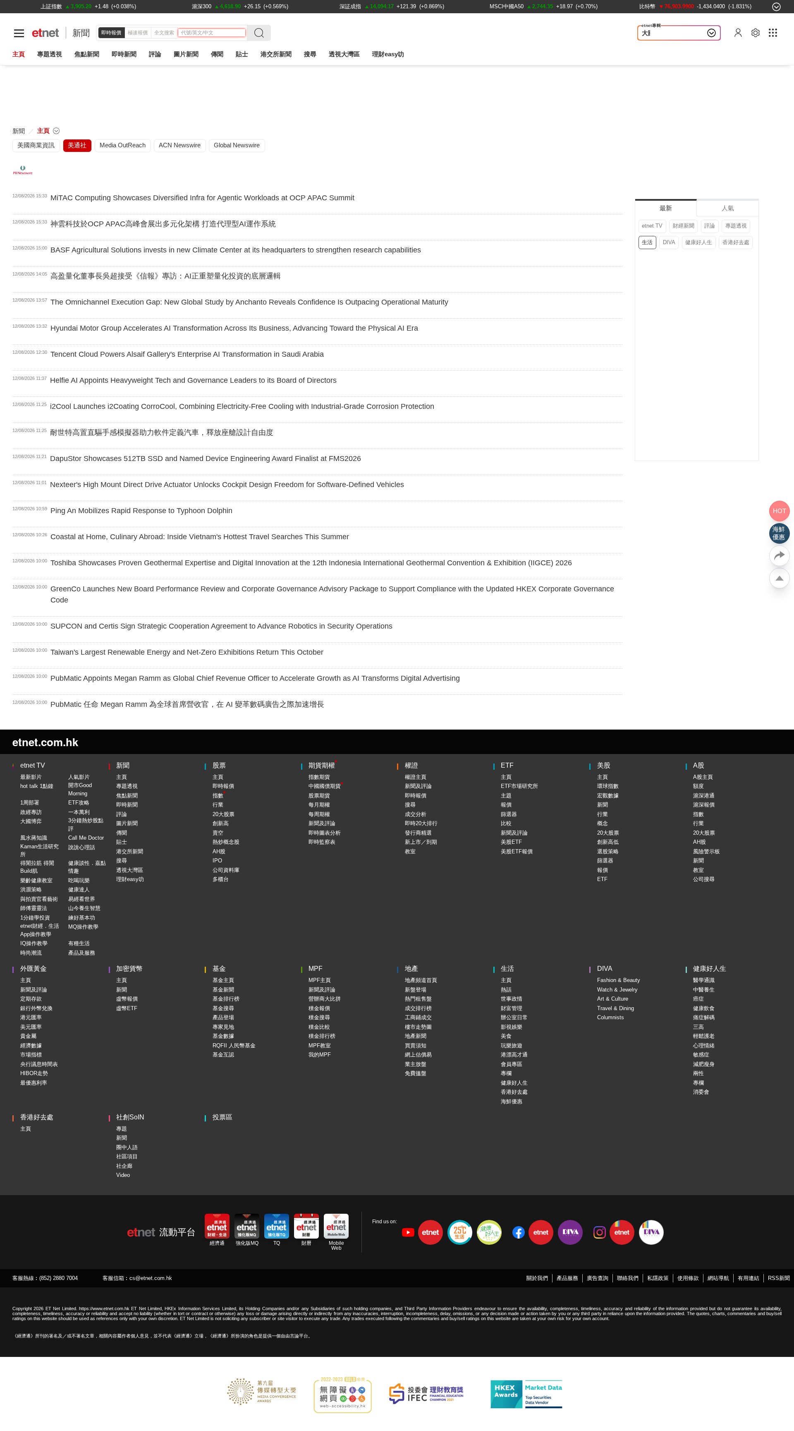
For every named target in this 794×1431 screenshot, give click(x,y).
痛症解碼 (704, 1017)
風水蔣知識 (33, 838)
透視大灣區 (344, 54)
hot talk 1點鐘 (36, 786)
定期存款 (31, 999)
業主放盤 (415, 1064)
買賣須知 (415, 1045)
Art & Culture (612, 999)
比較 (506, 823)
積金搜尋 (319, 1017)
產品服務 (567, 1278)
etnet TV (652, 226)
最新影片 (31, 777)
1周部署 (29, 803)
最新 (666, 207)
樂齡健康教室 (36, 880)
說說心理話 (81, 847)
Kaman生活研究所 (39, 850)
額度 (698, 786)
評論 (709, 226)
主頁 (18, 54)
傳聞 (121, 833)
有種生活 (79, 943)
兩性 (698, 1073)
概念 (602, 823)
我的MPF (320, 1055)
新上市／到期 (421, 842)
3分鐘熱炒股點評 (85, 824)
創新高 (221, 823)
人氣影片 (79, 777)
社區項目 (127, 1156)
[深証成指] (350, 6)
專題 (121, 1129)
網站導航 (718, 1278)
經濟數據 (31, 1045)
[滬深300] (201, 6)
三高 (698, 1027)
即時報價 (111, 33)
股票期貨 (319, 795)
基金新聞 (223, 990)
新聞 (81, 33)
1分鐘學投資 (35, 918)
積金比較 (319, 1027)
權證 (411, 765)
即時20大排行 (421, 823)
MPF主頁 (320, 980)
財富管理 (511, 1008)
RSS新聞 (779, 1278)
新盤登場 (415, 990)
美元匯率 (31, 1027)
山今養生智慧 (84, 908)
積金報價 (319, 1008)
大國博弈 (654, 32)
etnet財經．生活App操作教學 (39, 930)
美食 (506, 1036)
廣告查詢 (597, 1278)
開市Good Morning (80, 789)
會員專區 (511, 1064)
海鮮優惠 (511, 1101)
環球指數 (608, 786)
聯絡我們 (628, 1278)
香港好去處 (735, 242)
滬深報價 (704, 805)
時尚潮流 (31, 953)
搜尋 (310, 54)
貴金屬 (28, 1036)
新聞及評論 (322, 823)
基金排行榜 (226, 999)
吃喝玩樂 (79, 880)
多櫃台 (221, 879)
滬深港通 (704, 795)
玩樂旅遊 (511, 1045)
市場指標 (31, 1055)
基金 (219, 968)
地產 (411, 968)
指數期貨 (319, 777)
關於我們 (537, 1278)
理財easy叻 (388, 54)
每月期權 (319, 805)
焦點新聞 (127, 795)
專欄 (506, 1073)
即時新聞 (127, 805)
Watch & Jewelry (617, 990)
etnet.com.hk (45, 741)
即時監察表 (322, 842)
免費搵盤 (415, 1073)
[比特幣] (647, 6)
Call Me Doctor (86, 838)
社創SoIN (130, 1117)
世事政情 (511, 999)
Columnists (610, 1017)
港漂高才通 (514, 1055)
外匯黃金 (33, 968)
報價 (506, 805)
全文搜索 (164, 33)
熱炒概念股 (226, 842)
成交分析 (415, 814)
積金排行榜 (322, 1036)
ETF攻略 (78, 803)
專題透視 (736, 226)
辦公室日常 (514, 1017)
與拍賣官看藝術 (39, 899)
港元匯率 (31, 1017)
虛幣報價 (127, 999)
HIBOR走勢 (34, 1073)
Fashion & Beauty (618, 980)
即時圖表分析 (325, 833)
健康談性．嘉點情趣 (87, 867)
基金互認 (223, 1055)
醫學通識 (704, 980)
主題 (506, 795)
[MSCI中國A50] (507, 6)
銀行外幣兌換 (36, 1008)
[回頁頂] (779, 578)
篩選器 (509, 814)
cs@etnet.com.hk (150, 1278)
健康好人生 (698, 242)
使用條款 (688, 1278)
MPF (316, 968)
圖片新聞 (186, 54)
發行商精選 (418, 833)
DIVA (669, 242)
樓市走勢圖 (418, 1027)
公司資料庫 (226, 870)
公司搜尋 (704, 879)
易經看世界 (81, 899)
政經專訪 (31, 812)
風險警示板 (706, 851)
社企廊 (124, 1166)
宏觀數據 (608, 795)
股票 (219, 765)
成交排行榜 (418, 1008)
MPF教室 (320, 1045)
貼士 (121, 842)
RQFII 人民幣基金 (234, 1045)
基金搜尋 (223, 1008)
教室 (410, 851)
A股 (698, 765)
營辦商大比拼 (325, 999)
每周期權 (319, 814)
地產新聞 (415, 1036)
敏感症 (701, 1055)
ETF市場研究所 (519, 786)
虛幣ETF (126, 1008)
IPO (217, 860)
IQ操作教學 (34, 943)
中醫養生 (704, 990)
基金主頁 (223, 980)
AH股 (219, 851)
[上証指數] (51, 6)
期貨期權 (322, 765)
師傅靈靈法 (33, 908)
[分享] (779, 555)
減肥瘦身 (704, 1064)
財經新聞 (683, 226)
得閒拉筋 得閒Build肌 (37, 867)
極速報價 (138, 33)
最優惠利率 (33, 1083)
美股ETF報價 (517, 851)
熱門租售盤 (418, 999)
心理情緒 (704, 1045)
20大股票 (223, 814)
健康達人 (79, 889)
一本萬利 (79, 812)
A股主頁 (703, 777)
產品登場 (223, 1017)
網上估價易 (418, 1055)
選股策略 (608, 851)
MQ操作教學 (83, 927)
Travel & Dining (615, 1008)
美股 (603, 765)
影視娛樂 (511, 1027)
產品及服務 (81, 953)
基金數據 (223, 1036)
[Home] (46, 33)
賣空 (218, 833)
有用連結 (748, 1278)
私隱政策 (658, 1278)
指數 (218, 795)
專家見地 (223, 1027)
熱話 (506, 990)
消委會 (701, 1092)
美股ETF (511, 842)
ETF (507, 765)
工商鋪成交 (418, 1017)
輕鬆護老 (704, 1036)
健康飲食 (704, 1008)
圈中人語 (127, 1147)
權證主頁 (415, 777)
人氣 (728, 207)
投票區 (222, 1117)
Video (123, 1175)
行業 (218, 805)
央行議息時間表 (39, 1064)
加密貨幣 (129, 968)
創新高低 (608, 842)
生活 (647, 242)
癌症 (698, 999)
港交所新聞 (276, 54)
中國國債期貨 (325, 786)
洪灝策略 (31, 889)
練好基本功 (81, 918)
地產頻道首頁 (421, 980)
